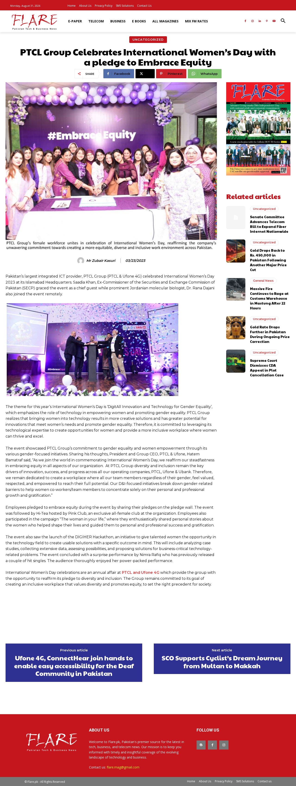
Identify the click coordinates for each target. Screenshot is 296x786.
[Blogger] (201, 745)
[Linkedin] (259, 21)
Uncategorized (148, 39)
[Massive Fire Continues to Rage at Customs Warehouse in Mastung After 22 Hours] (235, 289)
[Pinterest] (266, 21)
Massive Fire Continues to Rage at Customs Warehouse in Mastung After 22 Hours (269, 298)
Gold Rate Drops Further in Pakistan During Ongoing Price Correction (270, 334)
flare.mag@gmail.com (123, 767)
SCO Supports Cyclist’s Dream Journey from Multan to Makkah (222, 661)
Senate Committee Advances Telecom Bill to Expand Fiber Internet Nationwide (269, 224)
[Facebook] (245, 21)
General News (263, 280)
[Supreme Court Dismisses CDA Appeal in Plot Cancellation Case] (235, 361)
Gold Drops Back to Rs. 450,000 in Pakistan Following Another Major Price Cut (268, 260)
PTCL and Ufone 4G (140, 572)
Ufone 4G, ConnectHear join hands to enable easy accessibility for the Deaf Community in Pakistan (74, 665)
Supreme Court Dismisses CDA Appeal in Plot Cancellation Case (267, 367)
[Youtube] (274, 21)
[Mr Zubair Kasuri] (81, 260)
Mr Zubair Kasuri (100, 261)
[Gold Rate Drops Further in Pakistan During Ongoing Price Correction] (235, 327)
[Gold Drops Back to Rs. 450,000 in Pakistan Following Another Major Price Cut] (235, 251)
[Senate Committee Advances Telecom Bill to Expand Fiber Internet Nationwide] (235, 217)
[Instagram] (252, 21)
